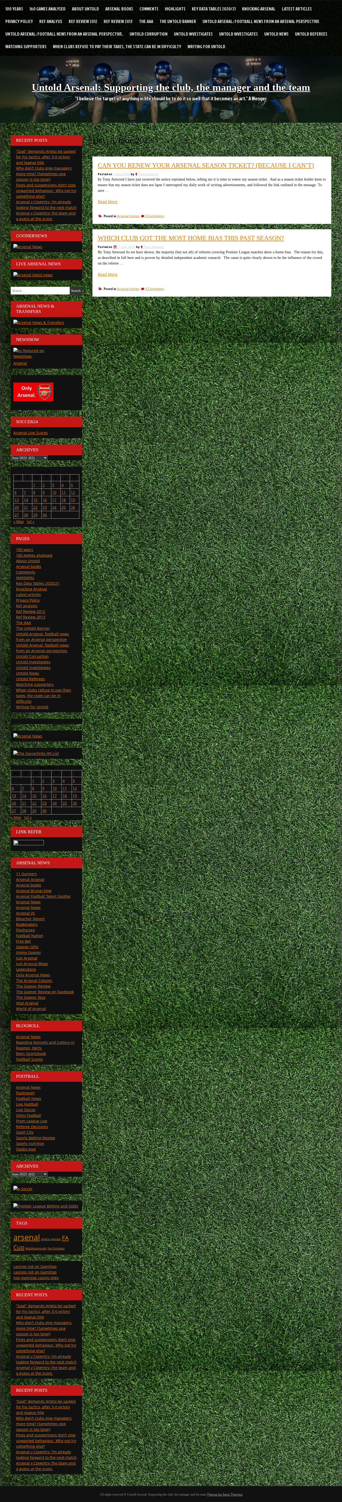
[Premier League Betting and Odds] (45, 1206)
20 (16, 507)
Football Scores (29, 1059)
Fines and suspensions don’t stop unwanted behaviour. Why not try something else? (46, 190)
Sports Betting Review (35, 1137)
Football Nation (29, 935)
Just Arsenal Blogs (32, 963)
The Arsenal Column (34, 980)
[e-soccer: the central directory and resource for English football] (23, 1188)
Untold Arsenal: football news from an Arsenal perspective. (64, 34)
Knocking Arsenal (258, 9)
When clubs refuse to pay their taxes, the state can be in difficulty (117, 46)
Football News (28, 1098)
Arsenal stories (128, 216)
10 (54, 492)
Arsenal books (119, 9)
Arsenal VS (25, 913)
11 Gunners (26, 873)
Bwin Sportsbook (31, 1053)
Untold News (276, 34)
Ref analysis (50, 21)
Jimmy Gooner (28, 952)
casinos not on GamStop (35, 1266)
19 (73, 499)
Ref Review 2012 (83, 21)
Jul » (30, 521)
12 (73, 492)
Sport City (24, 1132)
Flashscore (25, 929)
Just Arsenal (26, 958)
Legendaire (26, 969)
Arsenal (20, 363)
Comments (148, 9)
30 (44, 514)
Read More (107, 201)
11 (63, 492)
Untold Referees (311, 34)
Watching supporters (25, 46)
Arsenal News (28, 901)
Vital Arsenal (27, 1003)
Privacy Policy (19, 21)
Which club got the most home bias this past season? (191, 238)
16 (44, 499)
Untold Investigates (193, 34)
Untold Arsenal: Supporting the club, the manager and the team (171, 87)
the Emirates (56, 1248)
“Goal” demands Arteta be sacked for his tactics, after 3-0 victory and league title (46, 157)
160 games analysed (47, 9)
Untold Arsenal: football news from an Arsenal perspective (261, 21)
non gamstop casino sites (36, 1277)
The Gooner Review (33, 986)
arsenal (26, 1237)
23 (44, 507)
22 (35, 507)
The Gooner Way (30, 997)
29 (35, 514)
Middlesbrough (35, 1248)
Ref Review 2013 (118, 21)
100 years (14, 9)
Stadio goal (26, 1149)
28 (26, 514)
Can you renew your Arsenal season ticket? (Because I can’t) (206, 165)
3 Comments (154, 216)
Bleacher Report (30, 918)
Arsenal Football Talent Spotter (43, 896)
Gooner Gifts (27, 946)
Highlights (175, 9)
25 (63, 507)
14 (26, 499)
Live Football (27, 1104)
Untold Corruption (149, 34)
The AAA (146, 21)
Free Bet (23, 941)
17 (54, 499)
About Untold (85, 9)
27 (16, 514)
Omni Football (28, 1115)
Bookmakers (27, 924)
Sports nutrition (30, 1143)
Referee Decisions (32, 1126)
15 (35, 499)
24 (54, 507)
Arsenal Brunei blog (34, 890)
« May (18, 521)
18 (63, 499)
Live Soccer (26, 1109)
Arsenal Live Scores (30, 432)
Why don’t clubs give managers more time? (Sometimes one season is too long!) (44, 174)
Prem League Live (31, 1120)
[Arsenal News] (27, 246)
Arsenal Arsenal (30, 879)
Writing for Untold (206, 46)
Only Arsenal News (33, 974)
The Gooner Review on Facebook (45, 991)
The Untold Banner (178, 21)
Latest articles (297, 9)
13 (16, 499)
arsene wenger (51, 1239)
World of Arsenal (31, 1008)
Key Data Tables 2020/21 (214, 9)
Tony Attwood (148, 174)
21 (26, 507)
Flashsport (25, 1092)
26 (73, 507)
